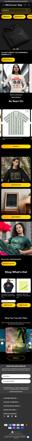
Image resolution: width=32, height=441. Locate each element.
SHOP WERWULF (8, 59)
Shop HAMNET (16, 217)
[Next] (28, 286)
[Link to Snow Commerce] (16, 432)
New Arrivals (19, 16)
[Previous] (3, 286)
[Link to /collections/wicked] (16, 239)
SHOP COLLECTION (8, 263)
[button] (2, 82)
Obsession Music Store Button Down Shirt (12, 138)
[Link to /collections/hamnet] (16, 201)
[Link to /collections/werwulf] (16, 35)
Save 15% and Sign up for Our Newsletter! (16, 1)
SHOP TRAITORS (16, 185)
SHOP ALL (16, 146)
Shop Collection (16, 97)
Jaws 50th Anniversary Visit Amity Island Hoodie (8, 294)
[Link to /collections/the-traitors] (16, 169)
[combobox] (16, 10)
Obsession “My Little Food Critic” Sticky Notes (23, 294)
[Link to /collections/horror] (16, 78)
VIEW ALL (16, 358)
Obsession (6, 16)
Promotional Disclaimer (16, 391)
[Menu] (3, 5)
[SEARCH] (28, 10)
